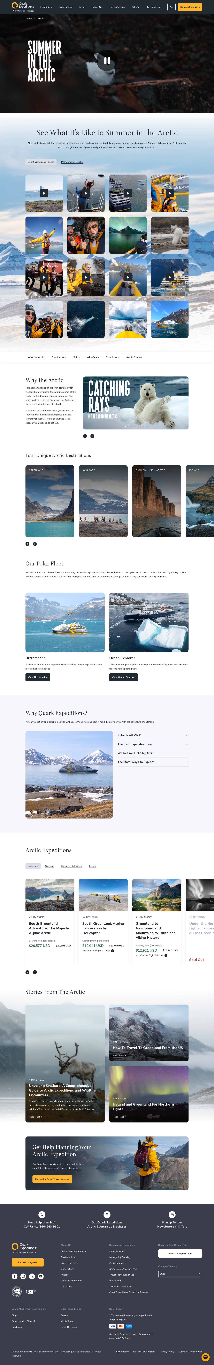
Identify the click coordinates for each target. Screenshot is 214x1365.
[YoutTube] (41, 1276)
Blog (14, 1315)
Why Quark (93, 357)
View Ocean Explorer (123, 677)
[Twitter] (32, 1276)
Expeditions (46, 7)
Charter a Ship (68, 1257)
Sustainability (67, 1269)
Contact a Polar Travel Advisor (52, 1179)
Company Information (71, 1280)
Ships (82, 7)
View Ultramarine (38, 677)
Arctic (40, 18)
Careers (64, 1315)
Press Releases (69, 1327)
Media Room (67, 1321)
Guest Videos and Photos (41, 162)
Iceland (92, 866)
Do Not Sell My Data (144, 1351)
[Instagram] (23, 1276)
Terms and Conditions (120, 1286)
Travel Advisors (117, 7)
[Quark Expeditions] (23, 7)
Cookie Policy (122, 1351)
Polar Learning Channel (23, 1321)
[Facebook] (14, 1276)
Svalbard (49, 866)
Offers (135, 7)
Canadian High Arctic (71, 866)
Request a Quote (190, 7)
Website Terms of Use (190, 1351)
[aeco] (31, 1293)
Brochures (17, 1327)
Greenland (33, 866)
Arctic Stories (134, 357)
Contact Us (66, 1286)
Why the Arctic (36, 357)
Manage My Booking (119, 1257)
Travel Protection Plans (121, 1274)
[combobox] (180, 1274)
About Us (97, 7)
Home (28, 18)
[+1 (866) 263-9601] (171, 7)
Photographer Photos (72, 162)
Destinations (65, 7)
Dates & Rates (117, 1251)
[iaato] (17, 1296)
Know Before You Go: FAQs (123, 1269)
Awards (65, 1274)
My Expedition (153, 7)
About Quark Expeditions (73, 1251)
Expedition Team (69, 1263)
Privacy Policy (167, 1351)
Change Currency (167, 1266)
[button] (44, 193)
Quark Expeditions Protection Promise (128, 1292)
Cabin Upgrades (117, 1263)
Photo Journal (116, 1280)
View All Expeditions (180, 1253)
